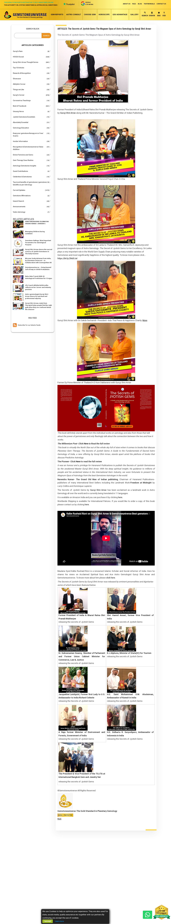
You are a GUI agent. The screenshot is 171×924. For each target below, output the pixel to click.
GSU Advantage (120, 14)
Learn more (59, 921)
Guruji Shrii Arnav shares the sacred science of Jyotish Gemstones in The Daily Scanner (38, 251)
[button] (164, 14)
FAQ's (134, 4)
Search (145, 16)
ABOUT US (126, 4)
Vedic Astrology (19, 212)
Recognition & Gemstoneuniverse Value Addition (28, 148)
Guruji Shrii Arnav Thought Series (25, 62)
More (144, 320)
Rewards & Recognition (22, 73)
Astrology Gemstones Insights (24, 166)
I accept (47, 921)
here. (120, 497)
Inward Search (18, 201)
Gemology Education (21, 128)
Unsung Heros (18, 111)
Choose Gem (90, 14)
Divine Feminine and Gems (23, 155)
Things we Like (18, 89)
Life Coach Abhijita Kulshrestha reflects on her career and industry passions (38, 287)
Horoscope (104, 14)
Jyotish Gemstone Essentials (24, 117)
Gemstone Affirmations (22, 196)
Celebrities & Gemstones (22, 177)
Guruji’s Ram (18, 51)
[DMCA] (65, 815)
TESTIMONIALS (149, 4)
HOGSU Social (18, 57)
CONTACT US (161, 4)
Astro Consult (73, 14)
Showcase (17, 79)
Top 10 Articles (18, 68)
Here (86, 443)
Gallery (134, 14)
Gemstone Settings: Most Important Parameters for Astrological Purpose (38, 243)
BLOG (140, 4)
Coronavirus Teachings (22, 100)
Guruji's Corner (18, 95)
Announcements (19, 207)
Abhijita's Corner (19, 84)
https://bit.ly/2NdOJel (67, 258)
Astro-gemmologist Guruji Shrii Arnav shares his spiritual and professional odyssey (36, 296)
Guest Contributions (20, 171)
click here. (111, 577)
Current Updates (19, 190)
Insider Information (20, 141)
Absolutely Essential (20, 122)
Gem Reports (57, 14)
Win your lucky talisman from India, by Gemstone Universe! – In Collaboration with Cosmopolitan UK (38, 260)
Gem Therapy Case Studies (23, 160)
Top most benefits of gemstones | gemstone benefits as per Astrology (29, 183)
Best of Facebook (19, 106)
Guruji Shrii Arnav (68, 113)
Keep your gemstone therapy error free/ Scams (28, 134)
